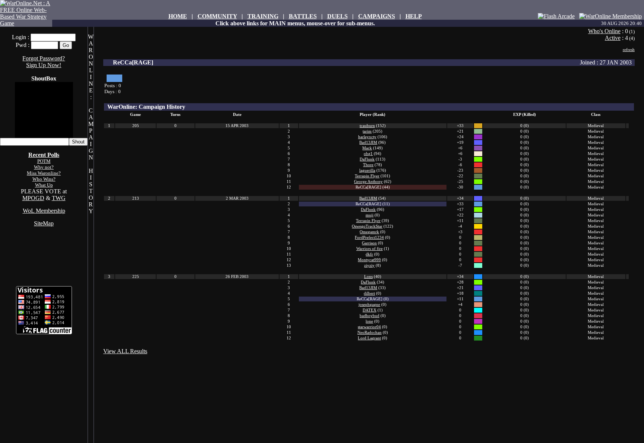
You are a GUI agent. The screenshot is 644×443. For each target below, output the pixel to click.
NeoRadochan (369, 332)
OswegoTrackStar (367, 226)
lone (369, 321)
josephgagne (369, 305)
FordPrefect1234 (369, 237)
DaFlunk (367, 159)
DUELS (337, 16)
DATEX (369, 310)
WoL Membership (44, 211)
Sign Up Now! (43, 65)
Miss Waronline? (44, 173)
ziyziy (369, 265)
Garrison (369, 243)
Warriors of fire (369, 249)
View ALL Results (125, 351)
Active (613, 38)
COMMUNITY (217, 16)
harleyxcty (367, 137)
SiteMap (44, 223)
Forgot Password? (43, 58)
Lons (368, 277)
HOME (177, 16)
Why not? (44, 167)
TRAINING (262, 16)
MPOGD (33, 198)
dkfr (369, 254)
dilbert (369, 293)
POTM (44, 161)
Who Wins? (44, 179)
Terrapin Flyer (367, 176)
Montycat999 (369, 260)
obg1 (368, 154)
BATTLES (303, 16)
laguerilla (367, 170)
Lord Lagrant (369, 338)
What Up (44, 185)
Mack (367, 148)
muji (369, 215)
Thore (368, 165)
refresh (629, 49)
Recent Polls (43, 155)
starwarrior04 (369, 327)
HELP (413, 16)
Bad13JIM (368, 142)
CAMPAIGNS (376, 16)
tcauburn (367, 126)
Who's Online (604, 31)
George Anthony (368, 182)
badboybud (369, 316)
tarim (367, 131)
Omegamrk (369, 232)
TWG (59, 198)
